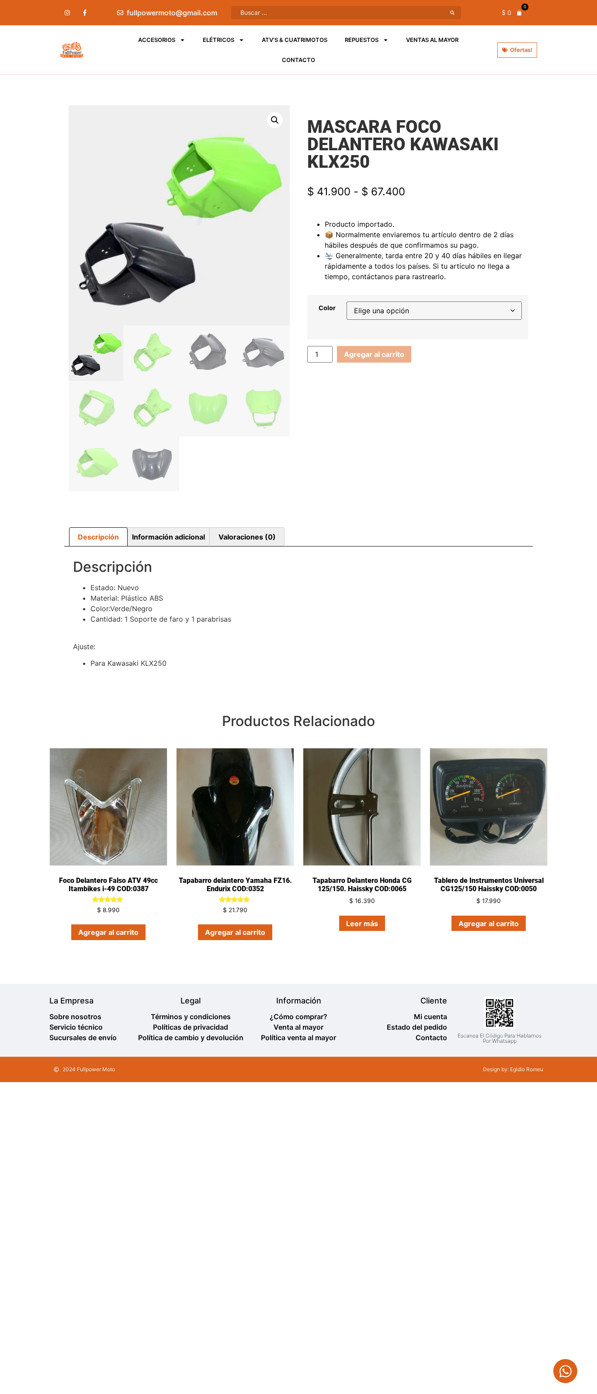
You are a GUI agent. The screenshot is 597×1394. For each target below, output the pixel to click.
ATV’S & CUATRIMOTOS (294, 39)
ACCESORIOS (156, 39)
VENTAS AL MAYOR (432, 39)
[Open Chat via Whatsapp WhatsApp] (565, 1371)
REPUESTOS (361, 39)
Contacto (298, 59)
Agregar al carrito (374, 354)
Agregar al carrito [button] (108, 932)
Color (327, 308)
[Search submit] (452, 12)
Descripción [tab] (98, 537)
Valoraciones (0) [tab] (247, 537)
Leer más (362, 923)
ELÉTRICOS (218, 39)
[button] (275, 120)
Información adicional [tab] (168, 537)
